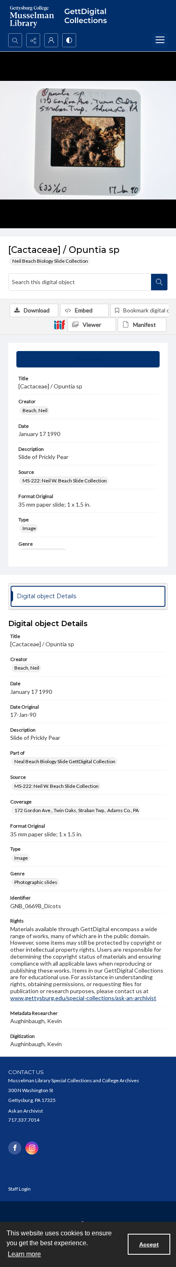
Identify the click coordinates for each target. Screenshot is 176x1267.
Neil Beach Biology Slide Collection (50, 261)
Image (29, 528)
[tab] (88, 359)
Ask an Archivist (25, 1111)
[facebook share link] (14, 1148)
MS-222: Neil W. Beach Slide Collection (65, 480)
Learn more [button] (24, 1254)
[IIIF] (59, 324)
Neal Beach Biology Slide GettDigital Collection (64, 761)
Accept (149, 1244)
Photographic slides (35, 882)
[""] (88, 16)
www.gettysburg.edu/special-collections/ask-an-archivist (83, 997)
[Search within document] (159, 282)
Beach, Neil (35, 410)
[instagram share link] (31, 1148)
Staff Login (19, 1189)
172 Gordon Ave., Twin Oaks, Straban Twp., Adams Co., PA (76, 810)
